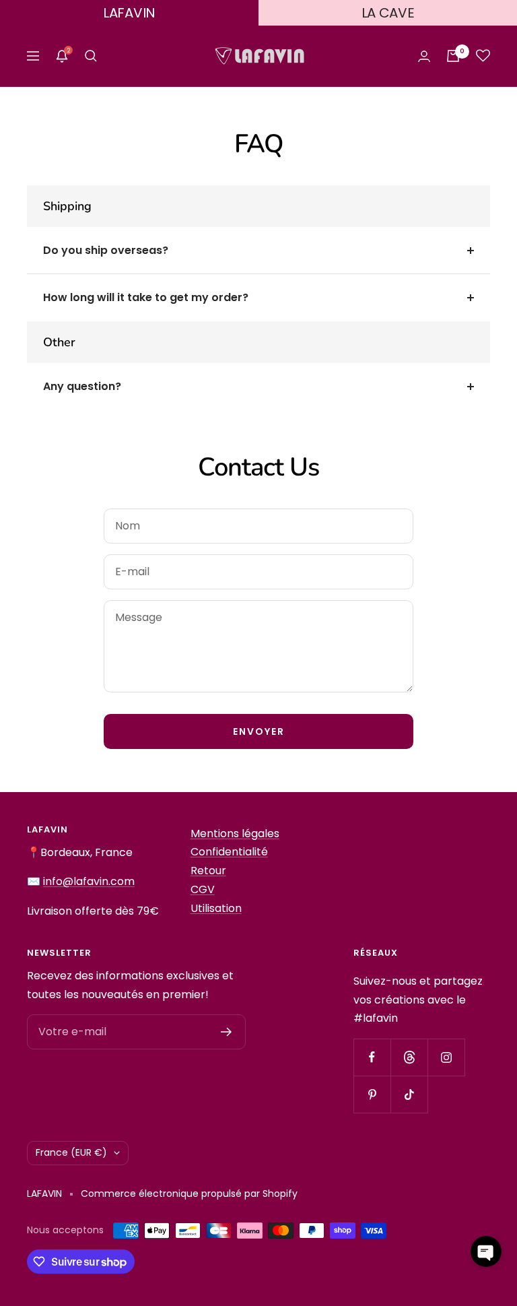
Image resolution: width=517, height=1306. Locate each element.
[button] (486, 1251)
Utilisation (216, 908)
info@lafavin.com (89, 881)
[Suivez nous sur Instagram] (445, 1057)
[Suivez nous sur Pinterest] (371, 1094)
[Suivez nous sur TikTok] (408, 1094)
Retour (208, 870)
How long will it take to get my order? (145, 297)
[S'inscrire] (226, 1032)
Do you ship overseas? (105, 250)
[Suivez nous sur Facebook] (371, 1057)
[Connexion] (424, 56)
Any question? (82, 386)
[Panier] (453, 56)
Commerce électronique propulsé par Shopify (189, 1193)
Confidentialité (229, 851)
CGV (203, 889)
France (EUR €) (71, 1152)
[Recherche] (91, 56)
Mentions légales (235, 833)
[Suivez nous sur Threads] (408, 1057)
